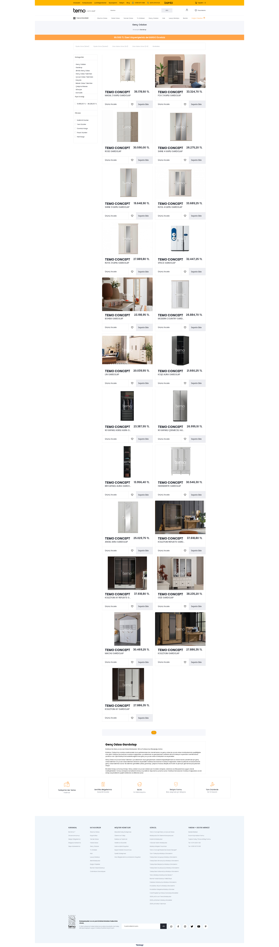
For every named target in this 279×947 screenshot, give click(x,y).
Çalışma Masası (82, 86)
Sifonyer (79, 89)
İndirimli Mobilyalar (156, 839)
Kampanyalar (87, 3)
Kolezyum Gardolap (168, 653)
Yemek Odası (128, 18)
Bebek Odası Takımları (84, 83)
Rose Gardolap (113, 151)
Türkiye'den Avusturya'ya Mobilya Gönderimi (164, 868)
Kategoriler (79, 57)
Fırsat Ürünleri (82, 133)
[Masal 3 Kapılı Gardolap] (127, 71)
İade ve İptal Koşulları (122, 846)
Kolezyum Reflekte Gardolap (171, 542)
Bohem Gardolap (114, 319)
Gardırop (79, 67)
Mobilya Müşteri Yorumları (158, 846)
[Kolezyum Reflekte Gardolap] (180, 517)
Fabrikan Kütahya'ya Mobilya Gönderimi (163, 882)
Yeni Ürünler (81, 124)
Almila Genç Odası (83, 71)
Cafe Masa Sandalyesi (97, 871)
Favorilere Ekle (132, 104)
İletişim (121, 3)
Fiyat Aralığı (79, 97)
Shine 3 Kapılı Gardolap (117, 207)
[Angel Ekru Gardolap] (127, 517)
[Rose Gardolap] (127, 127)
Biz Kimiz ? (71, 832)
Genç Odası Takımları (84, 74)
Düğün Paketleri (197, 18)
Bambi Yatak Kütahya (97, 868)
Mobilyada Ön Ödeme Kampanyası (161, 835)
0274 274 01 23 (155, 3)
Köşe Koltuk (93, 835)
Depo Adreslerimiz (74, 846)
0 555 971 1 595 (140, 3)
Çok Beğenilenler (100, 3)
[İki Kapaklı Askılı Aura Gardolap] (127, 406)
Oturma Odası (102, 18)
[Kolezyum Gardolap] (180, 629)
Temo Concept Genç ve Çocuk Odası (162, 832)
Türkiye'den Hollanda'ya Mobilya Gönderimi (164, 871)
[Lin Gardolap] (127, 350)
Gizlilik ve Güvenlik (120, 843)
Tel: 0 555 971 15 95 (194, 846)
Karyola (78, 80)
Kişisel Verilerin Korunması (123, 850)
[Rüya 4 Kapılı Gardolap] (180, 183)
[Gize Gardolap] (180, 573)
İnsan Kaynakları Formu (196, 835)
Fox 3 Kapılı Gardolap (169, 95)
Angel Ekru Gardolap (116, 542)
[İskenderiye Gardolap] (180, 462)
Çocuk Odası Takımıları (84, 77)
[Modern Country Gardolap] (180, 294)
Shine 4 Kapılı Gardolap (170, 151)
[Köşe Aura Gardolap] (180, 350)
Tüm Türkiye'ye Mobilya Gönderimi (161, 853)
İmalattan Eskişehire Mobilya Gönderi (162, 889)
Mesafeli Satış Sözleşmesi (123, 832)
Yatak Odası (115, 18)
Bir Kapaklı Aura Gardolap (118, 486)
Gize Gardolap (166, 598)
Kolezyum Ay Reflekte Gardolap (118, 598)
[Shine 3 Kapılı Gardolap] (127, 183)
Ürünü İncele (111, 104)
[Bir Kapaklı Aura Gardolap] (127, 462)
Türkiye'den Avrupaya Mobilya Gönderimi (163, 857)
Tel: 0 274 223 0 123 (194, 843)
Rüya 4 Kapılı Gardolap (170, 207)
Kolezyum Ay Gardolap (117, 709)
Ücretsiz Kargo (82, 128)
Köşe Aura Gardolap (169, 374)
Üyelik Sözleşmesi (120, 853)
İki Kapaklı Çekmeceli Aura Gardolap (171, 430)
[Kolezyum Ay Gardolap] (127, 685)
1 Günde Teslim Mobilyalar (158, 843)
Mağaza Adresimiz (74, 843)
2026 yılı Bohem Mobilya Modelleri (161, 900)
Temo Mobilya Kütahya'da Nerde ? (161, 875)
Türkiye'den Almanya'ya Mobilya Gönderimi (164, 861)
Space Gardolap (166, 263)
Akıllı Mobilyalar (95, 861)
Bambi (185, 18)
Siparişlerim (113, 3)
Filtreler (78, 113)
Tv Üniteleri (141, 18)
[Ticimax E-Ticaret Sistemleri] (139, 945)
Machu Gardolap (114, 653)
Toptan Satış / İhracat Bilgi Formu (199, 839)
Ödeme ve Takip (120, 835)
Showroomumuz (74, 835)
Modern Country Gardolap (171, 319)
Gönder (163, 926)
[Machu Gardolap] (127, 629)
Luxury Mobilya (174, 18)
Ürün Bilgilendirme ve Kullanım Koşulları (128, 857)
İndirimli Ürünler (83, 120)
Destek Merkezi (193, 832)
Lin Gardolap (112, 374)
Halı (163, 18)
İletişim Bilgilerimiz (74, 839)
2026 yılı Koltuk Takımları (158, 904)
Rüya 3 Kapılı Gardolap (117, 263)
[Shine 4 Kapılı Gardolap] (180, 127)
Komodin (79, 93)
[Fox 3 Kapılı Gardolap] (180, 71)
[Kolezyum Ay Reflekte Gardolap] (127, 573)
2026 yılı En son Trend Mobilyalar (160, 896)
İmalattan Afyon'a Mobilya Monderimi (162, 886)
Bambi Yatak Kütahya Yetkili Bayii (161, 879)
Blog (128, 3)
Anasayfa (76, 3)
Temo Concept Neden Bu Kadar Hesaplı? (163, 850)
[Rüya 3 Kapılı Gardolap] (127, 238)
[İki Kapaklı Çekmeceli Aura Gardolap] (180, 406)
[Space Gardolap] (180, 238)
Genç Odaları (153, 18)
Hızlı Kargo (81, 137)
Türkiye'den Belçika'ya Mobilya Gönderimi (163, 864)
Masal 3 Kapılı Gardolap (118, 95)
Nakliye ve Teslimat (121, 839)
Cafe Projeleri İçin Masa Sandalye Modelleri (164, 893)
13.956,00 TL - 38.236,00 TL (87, 104)
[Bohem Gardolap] (127, 294)
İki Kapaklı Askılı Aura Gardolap (118, 430)
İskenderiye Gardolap (169, 486)
